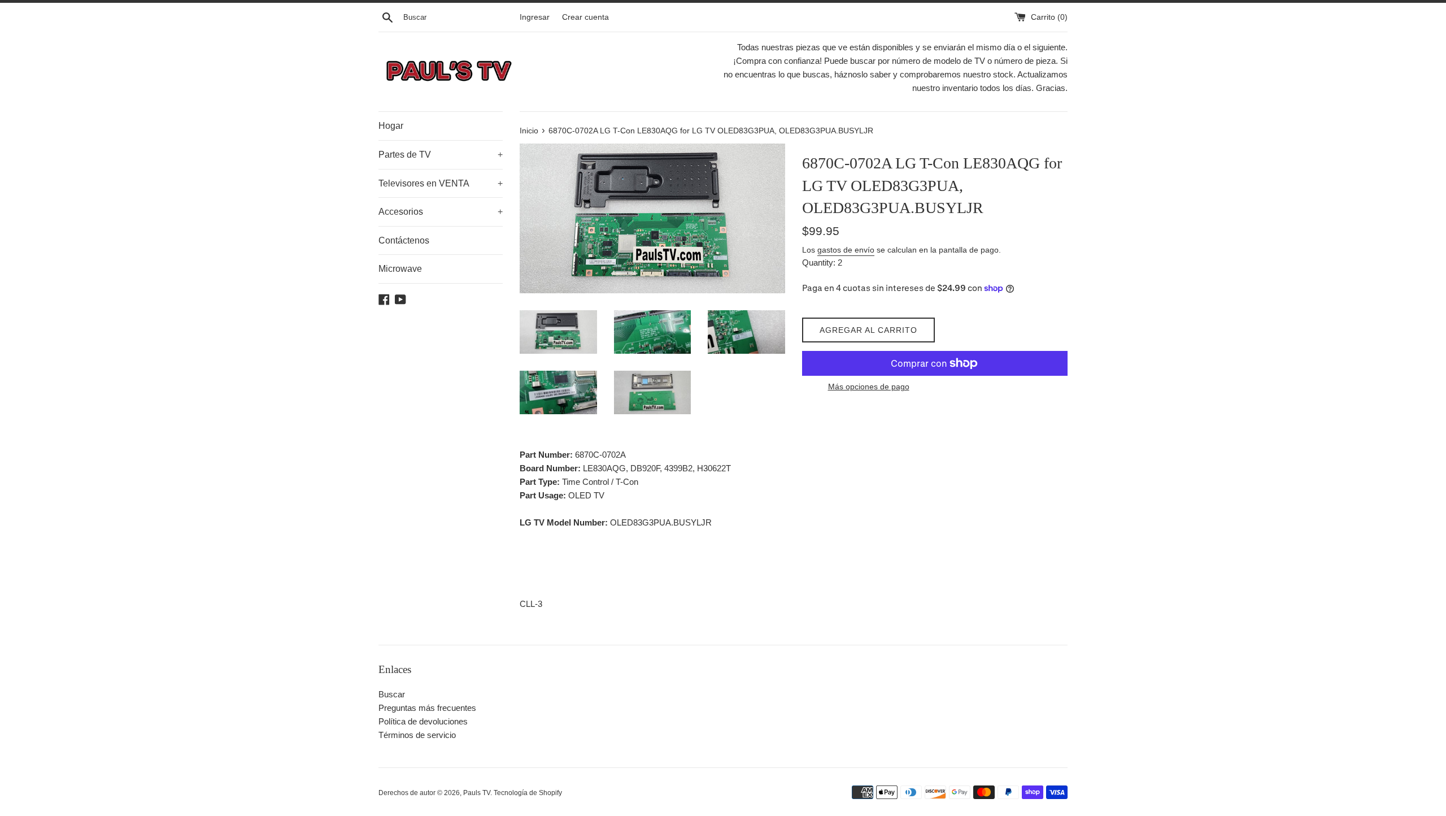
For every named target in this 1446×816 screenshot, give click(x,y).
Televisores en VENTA (440, 183)
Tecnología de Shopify (528, 793)
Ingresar (535, 17)
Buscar (391, 694)
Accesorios (440, 211)
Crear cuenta (585, 17)
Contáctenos (403, 240)
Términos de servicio (417, 735)
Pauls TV (476, 793)
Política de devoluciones (423, 721)
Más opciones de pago (868, 386)
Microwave (400, 269)
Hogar (390, 126)
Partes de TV (440, 154)
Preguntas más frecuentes (427, 708)
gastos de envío (845, 249)
